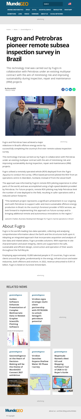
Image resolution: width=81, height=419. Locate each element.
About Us (44, 14)
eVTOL (34, 10)
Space (28, 10)
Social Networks (56, 14)
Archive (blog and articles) (66, 411)
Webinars (35, 14)
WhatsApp (68, 10)
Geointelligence (45, 10)
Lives (20, 14)
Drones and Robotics (15, 10)
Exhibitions (11, 14)
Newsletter (57, 10)
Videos (26, 14)
